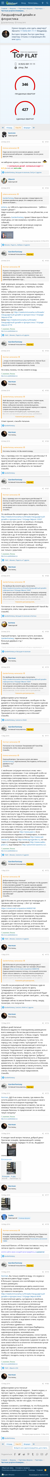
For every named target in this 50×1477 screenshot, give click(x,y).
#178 (47, 1224)
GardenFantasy (8, 22)
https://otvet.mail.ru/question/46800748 (18, 908)
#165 (47, 390)
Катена (11, 622)
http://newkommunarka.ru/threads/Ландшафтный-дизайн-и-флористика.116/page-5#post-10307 (23, 517)
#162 (47, 188)
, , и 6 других (16, 335)
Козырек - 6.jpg (8, 1176)
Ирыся (11, 179)
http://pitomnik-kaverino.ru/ (34, 844)
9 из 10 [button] (18, 128)
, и (20, 616)
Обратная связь (8, 1468)
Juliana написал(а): (10, 194)
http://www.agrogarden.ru (29, 839)
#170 (47, 667)
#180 (47, 1384)
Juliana (4, 207)
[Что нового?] (42, 3)
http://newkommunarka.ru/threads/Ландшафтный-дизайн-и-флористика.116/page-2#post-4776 (22, 322)
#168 (47, 576)
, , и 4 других (17, 245)
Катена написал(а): (10, 148)
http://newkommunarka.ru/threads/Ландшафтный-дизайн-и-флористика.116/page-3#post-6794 (22, 314)
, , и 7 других (16, 560)
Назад (9, 128)
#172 (47, 870)
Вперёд (27, 128)
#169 (47, 632)
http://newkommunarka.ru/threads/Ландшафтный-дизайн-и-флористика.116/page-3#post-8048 (23, 1295)
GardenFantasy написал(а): (13, 397)
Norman (12, 381)
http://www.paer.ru (27, 832)
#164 (47, 351)
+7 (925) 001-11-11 (28, 30)
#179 (47, 1272)
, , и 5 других (16, 855)
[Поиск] (47, 3)
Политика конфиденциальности (14, 1470)
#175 (47, 1093)
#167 (47, 489)
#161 (47, 142)
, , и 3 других (23, 172)
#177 (47, 1195)
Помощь (31, 1470)
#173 (47, 955)
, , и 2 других (18, 1007)
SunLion (12, 133)
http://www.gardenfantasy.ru (9, 331)
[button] (2, 3)
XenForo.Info (44, 1475)
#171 (47, 736)
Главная (40, 1470)
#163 (47, 261)
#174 (47, 1023)
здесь (18, 39)
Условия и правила (22, 1468)
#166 (47, 441)
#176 (47, 1133)
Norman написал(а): (10, 267)
